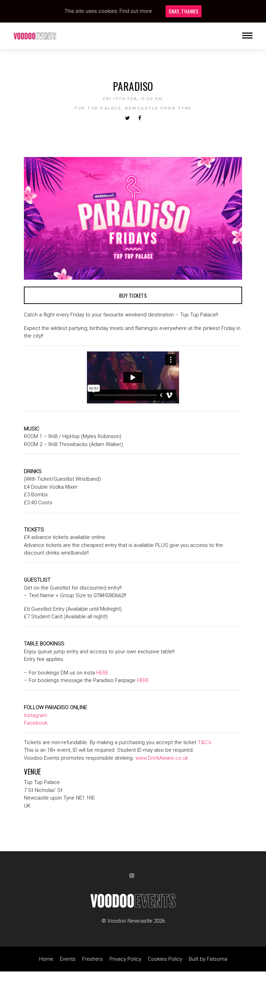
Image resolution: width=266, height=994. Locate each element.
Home (46, 959)
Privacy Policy (125, 959)
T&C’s (204, 742)
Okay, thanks (183, 11)
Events (68, 959)
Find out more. (136, 11)
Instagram (35, 715)
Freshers (92, 959)
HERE (102, 673)
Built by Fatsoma (208, 959)
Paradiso (133, 86)
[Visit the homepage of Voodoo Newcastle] (35, 36)
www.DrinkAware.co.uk (161, 758)
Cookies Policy (165, 959)
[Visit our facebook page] (139, 118)
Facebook (35, 723)
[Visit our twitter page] (127, 118)
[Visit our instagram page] (133, 876)
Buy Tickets (133, 295)
